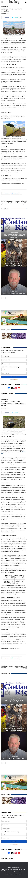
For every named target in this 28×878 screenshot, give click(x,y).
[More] (20, 17)
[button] (26, 2)
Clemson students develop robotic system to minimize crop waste (21, 202)
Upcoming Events (7, 393)
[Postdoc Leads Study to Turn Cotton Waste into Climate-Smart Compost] (14, 253)
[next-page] (5, 298)
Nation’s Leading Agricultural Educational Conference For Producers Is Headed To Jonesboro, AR (14, 235)
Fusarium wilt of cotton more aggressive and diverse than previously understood (7, 202)
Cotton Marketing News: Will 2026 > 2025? (14, 293)
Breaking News (4, 6)
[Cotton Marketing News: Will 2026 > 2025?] (14, 281)
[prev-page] (2, 298)
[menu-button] (2, 2)
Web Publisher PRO (16, 867)
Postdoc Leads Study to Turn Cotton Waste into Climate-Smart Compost (14, 264)
